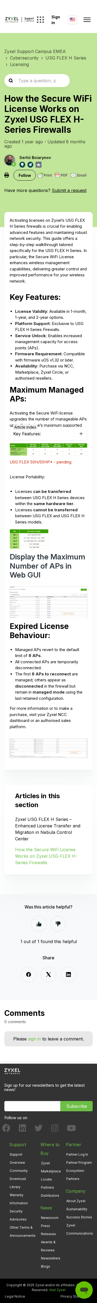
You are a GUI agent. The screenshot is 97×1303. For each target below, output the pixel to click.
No (58, 924)
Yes (39, 924)
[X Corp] (48, 974)
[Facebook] (28, 974)
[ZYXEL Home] (12, 1070)
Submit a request (69, 190)
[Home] (19, 20)
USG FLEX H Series (66, 58)
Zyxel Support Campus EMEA (35, 51)
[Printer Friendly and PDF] (62, 175)
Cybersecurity (24, 58)
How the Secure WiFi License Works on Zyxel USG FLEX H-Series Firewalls (46, 856)
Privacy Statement (75, 1296)
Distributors (50, 1195)
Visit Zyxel (57, 1290)
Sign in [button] (55, 20)
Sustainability (76, 1209)
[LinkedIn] (68, 974)
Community (19, 1171)
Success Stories (79, 1217)
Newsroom (49, 1218)
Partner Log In (77, 1154)
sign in (34, 1039)
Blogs (45, 1266)
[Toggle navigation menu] (87, 19)
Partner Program (79, 1163)
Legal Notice (15, 1296)
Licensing (19, 64)
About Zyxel (75, 1201)
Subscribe (76, 1106)
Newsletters (50, 1258)
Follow (25, 175)
